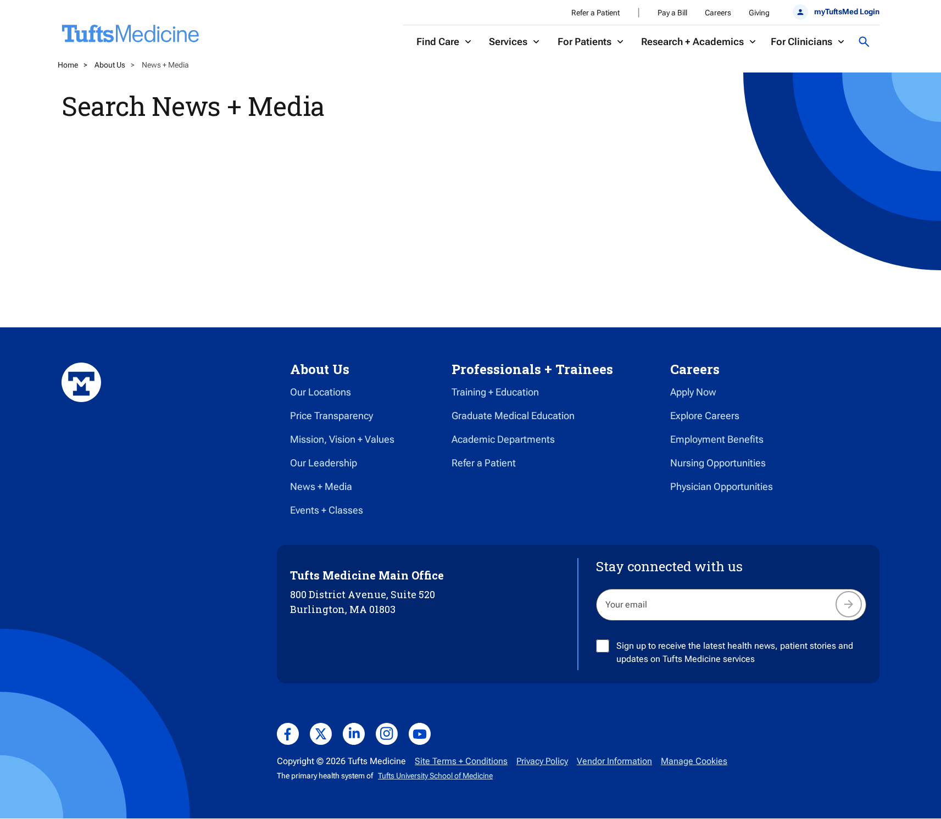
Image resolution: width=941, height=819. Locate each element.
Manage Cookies (694, 761)
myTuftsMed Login (846, 11)
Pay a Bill (672, 12)
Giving (759, 12)
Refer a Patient (595, 12)
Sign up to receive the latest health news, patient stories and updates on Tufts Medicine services (734, 652)
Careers (718, 12)
